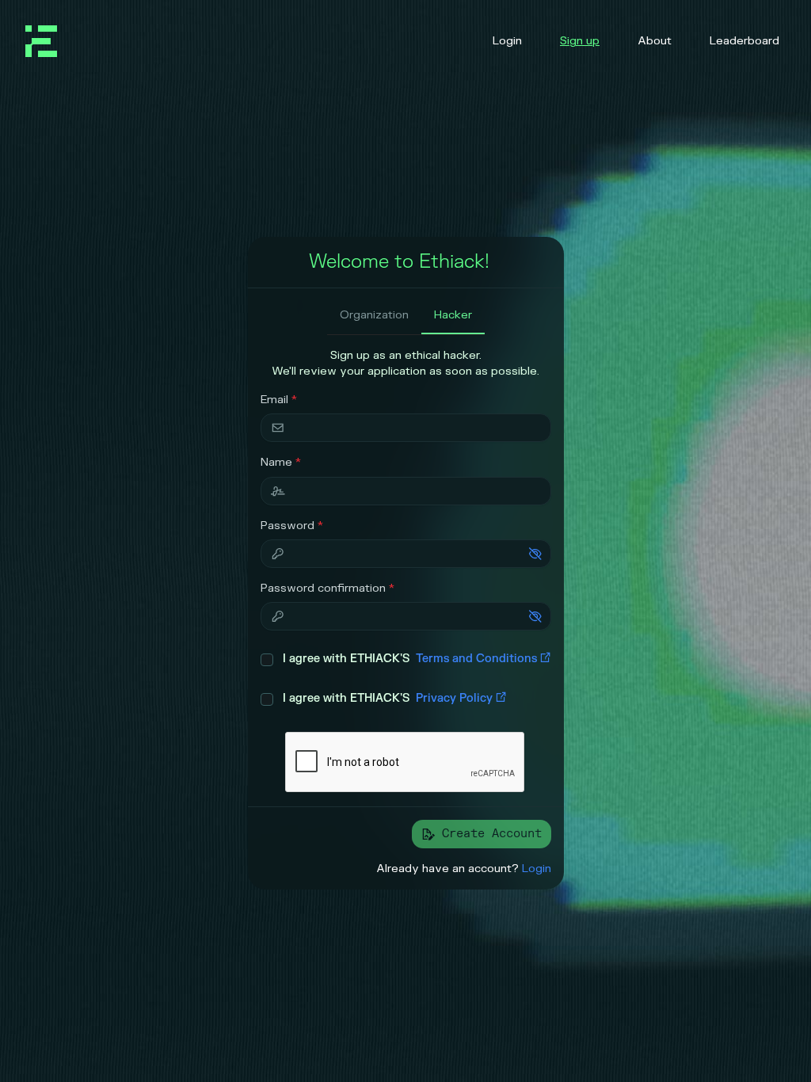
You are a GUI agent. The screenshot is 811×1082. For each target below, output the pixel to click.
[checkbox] (267, 659)
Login (507, 41)
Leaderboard (744, 41)
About (655, 41)
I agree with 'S (410, 658)
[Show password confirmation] (535, 616)
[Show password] (535, 553)
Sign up (580, 41)
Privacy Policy (454, 698)
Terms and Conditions (476, 658)
